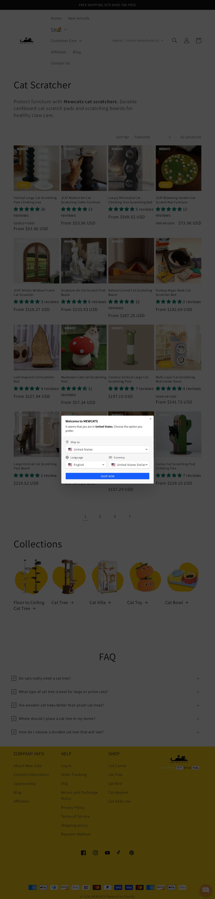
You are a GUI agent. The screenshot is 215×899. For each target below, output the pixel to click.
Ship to (75, 442)
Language (77, 457)
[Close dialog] (150, 418)
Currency (119, 457)
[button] (107, 449)
